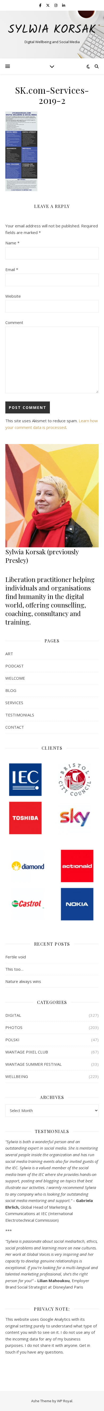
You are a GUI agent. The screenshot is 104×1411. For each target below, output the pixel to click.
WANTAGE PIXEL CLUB (26, 1052)
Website (13, 296)
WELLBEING (16, 1076)
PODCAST (14, 665)
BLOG (10, 690)
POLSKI (12, 1039)
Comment (14, 322)
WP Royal (64, 1400)
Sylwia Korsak (52, 30)
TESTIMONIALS (19, 714)
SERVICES (14, 702)
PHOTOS (13, 1027)
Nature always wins (23, 981)
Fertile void (15, 956)
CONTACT (14, 727)
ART (9, 653)
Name (12, 242)
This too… (14, 969)
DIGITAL (13, 1015)
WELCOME (15, 678)
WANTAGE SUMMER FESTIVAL (33, 1064)
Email (11, 269)
